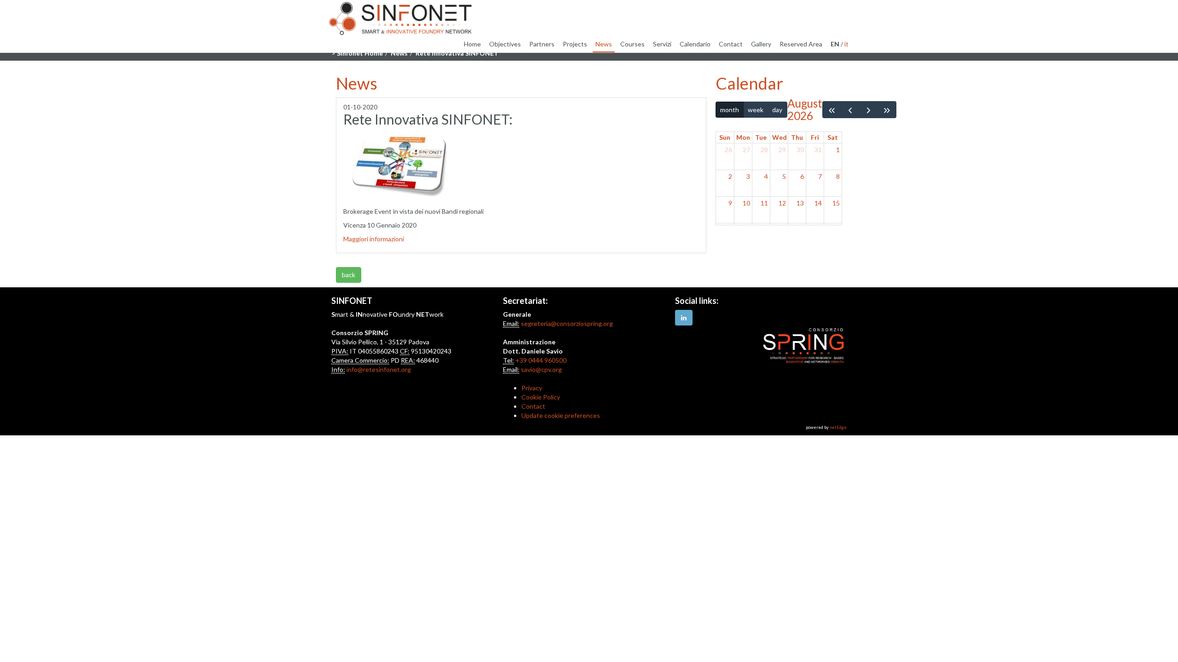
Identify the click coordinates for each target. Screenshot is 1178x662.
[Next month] (868, 109)
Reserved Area (801, 44)
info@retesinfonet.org (378, 369)
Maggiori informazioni (373, 239)
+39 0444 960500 (540, 360)
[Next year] (887, 109)
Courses (632, 44)
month (729, 110)
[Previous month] (850, 109)
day (777, 110)
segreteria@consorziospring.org (567, 323)
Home (472, 44)
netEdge (838, 427)
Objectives (505, 44)
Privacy (531, 388)
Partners (541, 44)
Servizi (662, 44)
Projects (575, 44)
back (348, 275)
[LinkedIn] (684, 317)
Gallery (761, 44)
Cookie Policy (540, 397)
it (846, 44)
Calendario (695, 44)
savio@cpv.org (541, 369)
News (603, 44)
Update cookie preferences (560, 415)
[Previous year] (831, 109)
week (755, 110)
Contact (731, 44)
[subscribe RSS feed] (336, 262)
